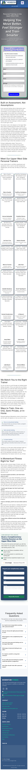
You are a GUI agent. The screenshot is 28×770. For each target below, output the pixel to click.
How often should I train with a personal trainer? (12, 666)
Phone (4, 78)
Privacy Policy (14, 767)
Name (4, 69)
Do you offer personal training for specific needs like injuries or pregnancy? (12, 660)
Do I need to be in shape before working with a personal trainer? (12, 625)
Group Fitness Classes (7, 728)
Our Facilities (5, 737)
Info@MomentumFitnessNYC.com (10, 708)
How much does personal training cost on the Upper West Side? (12, 643)
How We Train (5, 732)
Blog (3, 739)
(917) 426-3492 (6, 706)
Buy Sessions (5, 726)
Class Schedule (5, 730)
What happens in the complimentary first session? (12, 637)
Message (5, 83)
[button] (22, 2)
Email (4, 74)
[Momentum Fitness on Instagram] (6, 688)
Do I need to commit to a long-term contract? (11, 654)
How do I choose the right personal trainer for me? (12, 631)
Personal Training (6, 724)
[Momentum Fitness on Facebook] (3, 688)
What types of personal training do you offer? (12, 648)
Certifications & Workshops (8, 735)
